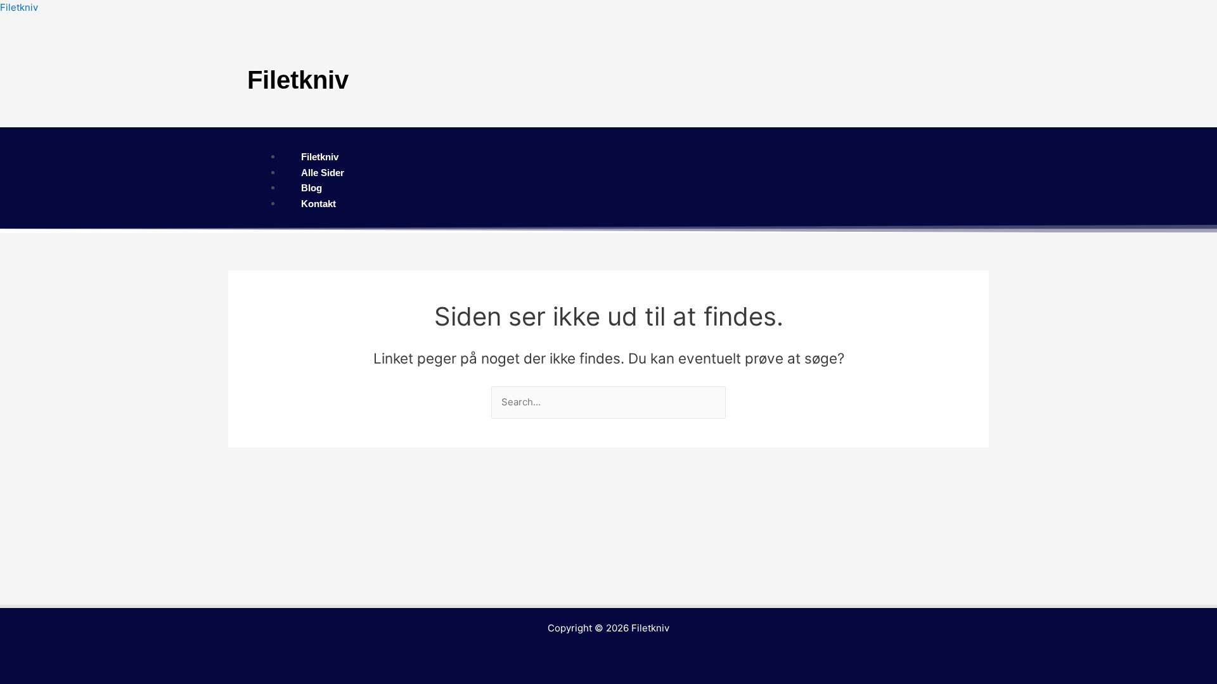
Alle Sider (322, 172)
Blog (311, 187)
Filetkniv (19, 7)
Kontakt (318, 203)
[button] (608, 141)
